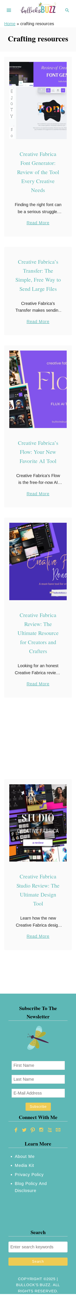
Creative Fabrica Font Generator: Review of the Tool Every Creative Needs (38, 172)
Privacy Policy (29, 1174)
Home (9, 23)
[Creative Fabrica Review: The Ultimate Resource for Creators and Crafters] (38, 561)
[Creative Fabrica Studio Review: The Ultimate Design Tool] (38, 823)
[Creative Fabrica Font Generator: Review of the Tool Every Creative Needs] (38, 100)
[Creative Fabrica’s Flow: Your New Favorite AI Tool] (38, 389)
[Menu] (9, 10)
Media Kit (24, 1165)
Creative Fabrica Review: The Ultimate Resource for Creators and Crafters (38, 633)
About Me (25, 1156)
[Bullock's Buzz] (38, 9)
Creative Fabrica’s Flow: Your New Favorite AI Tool (38, 451)
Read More (38, 223)
